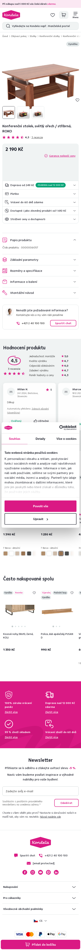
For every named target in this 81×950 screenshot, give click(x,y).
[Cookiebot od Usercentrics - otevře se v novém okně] (59, 427)
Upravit (38, 519)
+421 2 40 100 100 (33, 323)
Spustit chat (63, 323)
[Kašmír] (35, 553)
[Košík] (63, 15)
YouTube (40, 872)
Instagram (32, 872)
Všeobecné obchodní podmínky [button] (23, 909)
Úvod (5, 36)
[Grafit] (29, 553)
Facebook (24, 872)
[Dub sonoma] (17, 553)
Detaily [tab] (40, 438)
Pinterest (48, 872)
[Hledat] (7, 26)
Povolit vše (40, 506)
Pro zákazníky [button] (12, 898)
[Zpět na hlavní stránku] (11, 15)
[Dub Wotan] (23, 553)
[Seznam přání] (52, 15)
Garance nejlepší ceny (62, 155)
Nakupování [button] (10, 887)
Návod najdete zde (50, 816)
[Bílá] (11, 553)
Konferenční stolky (50, 36)
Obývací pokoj (19, 36)
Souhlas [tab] (14, 438)
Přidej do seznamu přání (77, 100)
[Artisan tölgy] (5, 553)
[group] (40, 80)
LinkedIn (56, 872)
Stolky (33, 36)
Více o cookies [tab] (66, 438)
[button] (40, 185)
